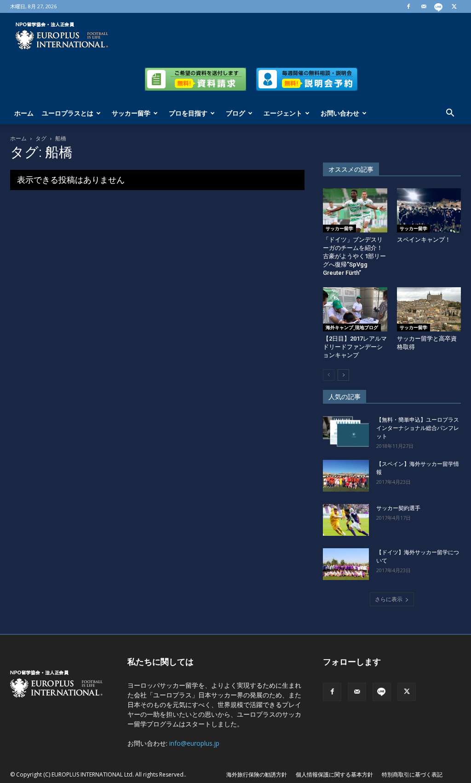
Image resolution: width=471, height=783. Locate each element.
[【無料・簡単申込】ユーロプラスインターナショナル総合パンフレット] (346, 431)
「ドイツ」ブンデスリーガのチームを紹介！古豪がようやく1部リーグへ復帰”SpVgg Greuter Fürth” (354, 256)
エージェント (283, 113)
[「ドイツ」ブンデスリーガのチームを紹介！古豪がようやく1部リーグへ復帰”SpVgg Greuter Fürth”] (355, 210)
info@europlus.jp (194, 743)
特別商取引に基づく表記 (412, 774)
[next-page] (343, 375)
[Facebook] (408, 6)
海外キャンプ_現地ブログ (352, 327)
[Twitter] (454, 6)
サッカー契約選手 (398, 508)
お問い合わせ (340, 113)
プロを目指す (188, 113)
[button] (450, 114)
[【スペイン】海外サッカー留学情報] (346, 476)
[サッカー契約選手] (346, 520)
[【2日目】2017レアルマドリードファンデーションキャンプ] (355, 309)
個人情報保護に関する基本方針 (334, 774)
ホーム (24, 113)
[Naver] (439, 6)
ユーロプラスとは (67, 113)
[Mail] (424, 6)
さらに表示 (388, 599)
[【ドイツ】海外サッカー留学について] (346, 564)
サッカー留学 (131, 113)
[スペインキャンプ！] (429, 210)
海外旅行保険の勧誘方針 (256, 774)
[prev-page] (328, 375)
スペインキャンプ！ (424, 239)
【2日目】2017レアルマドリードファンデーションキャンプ (355, 347)
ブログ (235, 113)
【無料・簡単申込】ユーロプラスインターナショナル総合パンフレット (417, 428)
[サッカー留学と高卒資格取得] (429, 309)
